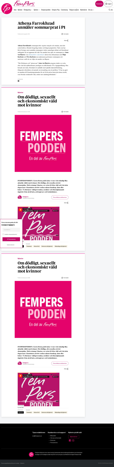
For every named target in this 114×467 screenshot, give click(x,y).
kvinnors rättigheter (47, 246)
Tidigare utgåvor (74, 10)
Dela (65, 40)
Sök (112, 10)
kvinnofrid (36, 246)
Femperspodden (45, 10)
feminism (29, 246)
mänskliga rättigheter (61, 246)
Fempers (25, 196)
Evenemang (64, 10)
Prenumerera (99, 4)
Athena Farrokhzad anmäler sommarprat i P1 (41, 25)
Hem (15, 10)
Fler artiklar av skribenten (60, 197)
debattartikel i (36, 55)
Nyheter (20, 10)
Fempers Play (56, 10)
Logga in (110, 4)
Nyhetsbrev (83, 10)
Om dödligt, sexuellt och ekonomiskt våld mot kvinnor (37, 101)
